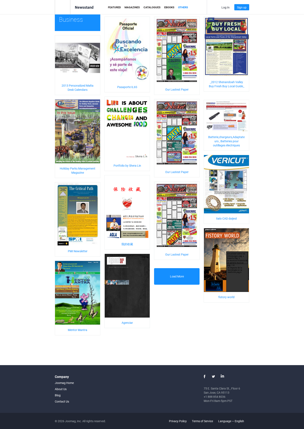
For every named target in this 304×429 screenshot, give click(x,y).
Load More (177, 276)
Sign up (242, 7)
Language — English (231, 421)
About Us (61, 389)
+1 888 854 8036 (214, 397)
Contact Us (62, 401)
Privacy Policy (178, 421)
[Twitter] (213, 376)
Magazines (132, 7)
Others (183, 7)
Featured (114, 7)
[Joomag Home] (62, 7)
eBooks (169, 7)
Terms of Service (202, 421)
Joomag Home (64, 383)
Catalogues (152, 7)
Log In (225, 7)
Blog (58, 395)
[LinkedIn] (222, 376)
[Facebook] (204, 376)
